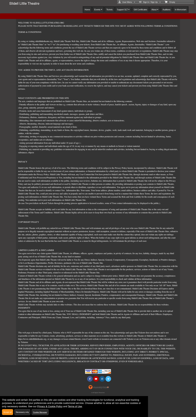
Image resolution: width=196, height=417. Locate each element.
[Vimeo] (108, 378)
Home (87, 9)
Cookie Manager (40, 412)
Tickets (109, 9)
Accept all (7, 412)
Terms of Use (75, 406)
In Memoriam (180, 9)
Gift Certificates (140, 9)
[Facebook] (90, 378)
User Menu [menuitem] (127, 2)
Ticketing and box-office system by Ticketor (99, 387)
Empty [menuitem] (171, 2)
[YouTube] (96, 378)
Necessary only (22, 412)
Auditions (167, 9)
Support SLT (122, 9)
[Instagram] (102, 378)
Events (97, 9)
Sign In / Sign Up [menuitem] (149, 2)
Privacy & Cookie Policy (50, 406)
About (154, 9)
